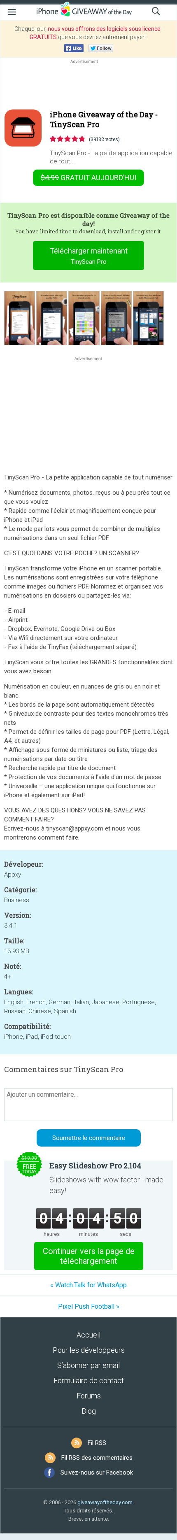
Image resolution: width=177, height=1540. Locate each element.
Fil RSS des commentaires (97, 1457)
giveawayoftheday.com (105, 1502)
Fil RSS (97, 1443)
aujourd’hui (88, 177)
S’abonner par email (88, 1365)
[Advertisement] (88, 85)
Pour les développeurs (89, 1350)
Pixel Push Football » (88, 1306)
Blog (89, 1411)
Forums (89, 1395)
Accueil (88, 1335)
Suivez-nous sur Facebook (97, 1472)
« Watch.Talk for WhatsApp (88, 1285)
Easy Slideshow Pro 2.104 (95, 1165)
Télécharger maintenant (89, 256)
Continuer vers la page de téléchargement (89, 1256)
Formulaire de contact (89, 1380)
